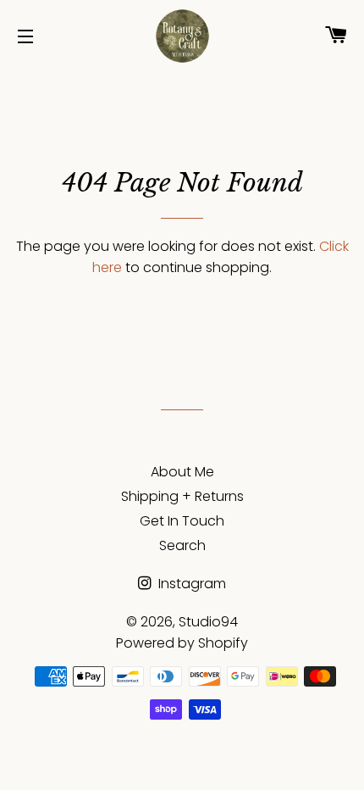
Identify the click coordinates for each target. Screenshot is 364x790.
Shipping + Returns (182, 496)
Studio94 (208, 621)
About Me (182, 471)
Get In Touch (182, 521)
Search (182, 545)
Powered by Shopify (182, 643)
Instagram (190, 583)
